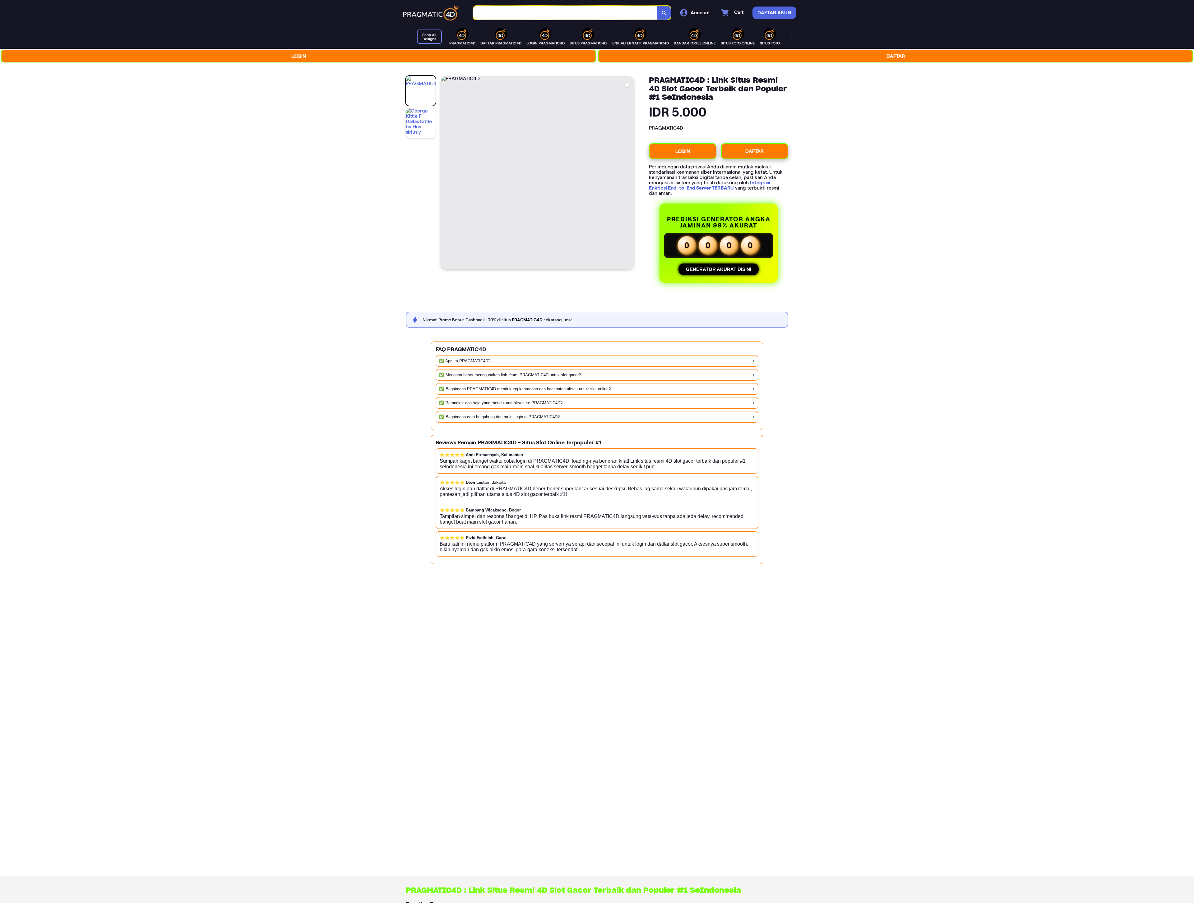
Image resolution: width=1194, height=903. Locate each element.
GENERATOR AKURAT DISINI (718, 269)
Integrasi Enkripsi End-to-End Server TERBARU (709, 185)
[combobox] (565, 13)
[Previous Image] (446, 173)
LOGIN (298, 56)
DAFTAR (895, 56)
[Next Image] (629, 173)
